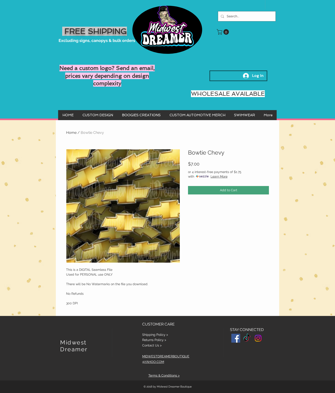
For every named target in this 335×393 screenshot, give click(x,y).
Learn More (219, 176)
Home (71, 132)
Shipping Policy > (155, 334)
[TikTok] (246, 338)
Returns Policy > (154, 340)
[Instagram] (258, 338)
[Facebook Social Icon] (235, 338)
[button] (223, 32)
